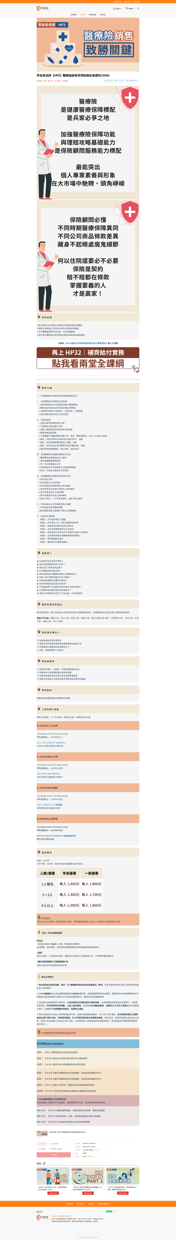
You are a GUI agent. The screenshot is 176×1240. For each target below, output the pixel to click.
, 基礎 (45, 81)
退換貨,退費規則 (103, 1204)
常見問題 (102, 15)
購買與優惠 (92, 15)
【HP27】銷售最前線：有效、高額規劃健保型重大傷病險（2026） (52, 1188)
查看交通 (96, 1150)
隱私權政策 (80, 1204)
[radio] (42, 1144)
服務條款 (91, 1204)
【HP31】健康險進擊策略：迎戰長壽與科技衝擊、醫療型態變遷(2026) (122, 1188)
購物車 (130, 9)
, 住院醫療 (64, 81)
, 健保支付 (50, 81)
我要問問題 (118, 2)
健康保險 (40, 81)
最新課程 (83, 15)
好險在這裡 (127, 2)
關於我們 (70, 1204)
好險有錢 (136, 2)
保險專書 (73, 15)
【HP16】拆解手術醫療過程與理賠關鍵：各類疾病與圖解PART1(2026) (87, 1188)
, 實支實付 (57, 81)
